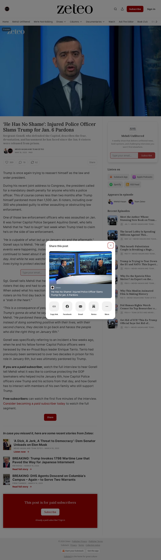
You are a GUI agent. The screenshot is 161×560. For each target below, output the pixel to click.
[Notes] (94, 306)
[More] (107, 306)
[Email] (80, 306)
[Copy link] (54, 306)
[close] (110, 245)
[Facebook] (67, 306)
